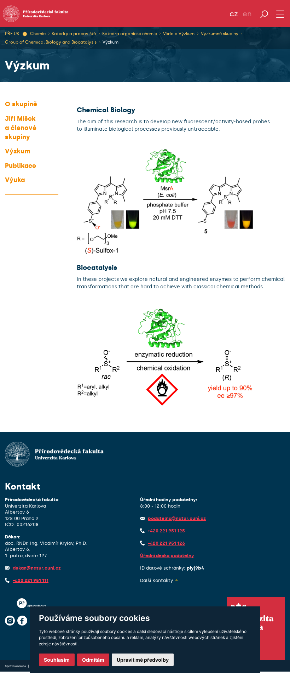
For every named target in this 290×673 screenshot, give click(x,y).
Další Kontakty (156, 580)
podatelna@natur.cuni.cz (177, 518)
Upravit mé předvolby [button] (143, 660)
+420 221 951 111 (30, 580)
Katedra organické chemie (129, 33)
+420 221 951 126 (166, 543)
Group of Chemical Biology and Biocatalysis (51, 42)
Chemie (38, 33)
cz (234, 13)
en (247, 13)
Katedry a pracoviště (74, 33)
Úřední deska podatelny (167, 555)
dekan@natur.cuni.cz (37, 568)
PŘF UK (12, 33)
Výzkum (110, 42)
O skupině (21, 104)
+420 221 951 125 (166, 530)
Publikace (20, 166)
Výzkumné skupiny (219, 33)
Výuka (15, 180)
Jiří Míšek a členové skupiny (20, 128)
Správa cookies (16, 666)
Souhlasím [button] (57, 660)
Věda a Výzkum (179, 33)
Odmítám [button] (93, 660)
